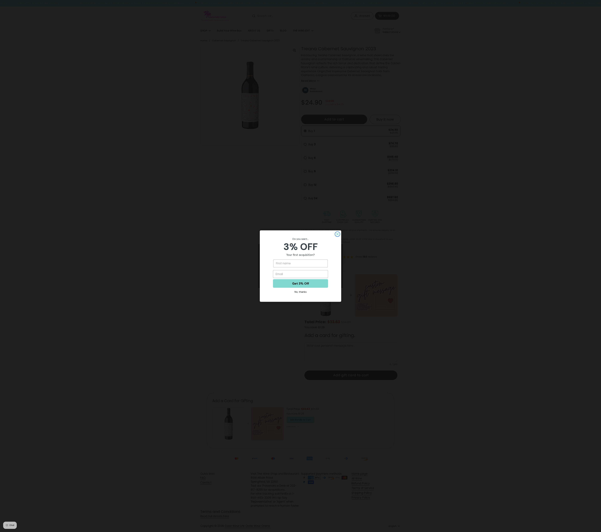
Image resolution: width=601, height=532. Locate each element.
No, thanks (301, 291)
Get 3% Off (300, 283)
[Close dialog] (337, 234)
